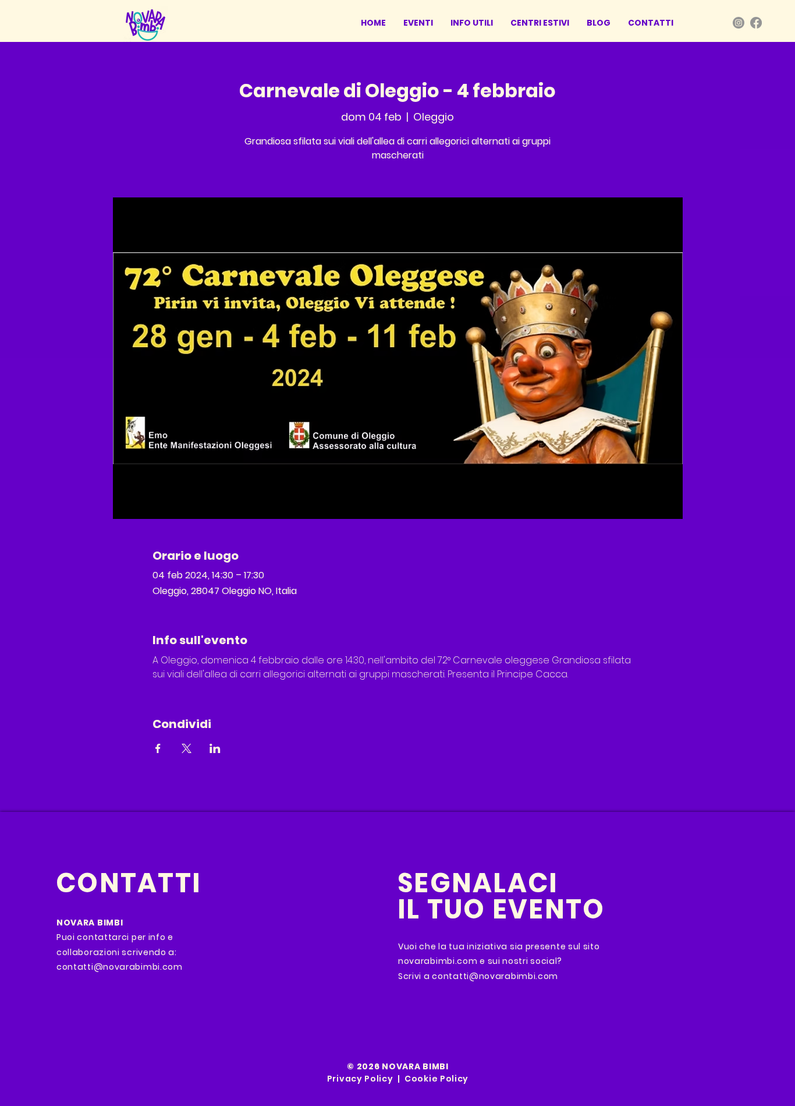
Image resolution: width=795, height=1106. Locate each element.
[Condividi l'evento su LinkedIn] (215, 748)
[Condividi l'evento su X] (186, 748)
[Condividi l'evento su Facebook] (158, 748)
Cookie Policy (436, 1078)
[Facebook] (756, 23)
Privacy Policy (360, 1078)
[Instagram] (738, 23)
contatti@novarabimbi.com (119, 967)
